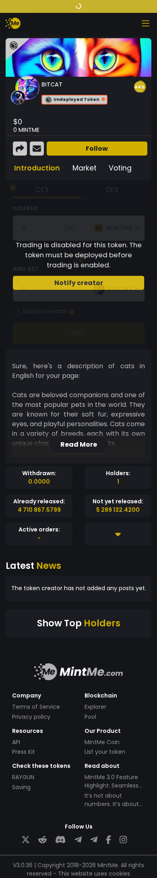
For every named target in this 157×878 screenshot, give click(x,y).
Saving (21, 787)
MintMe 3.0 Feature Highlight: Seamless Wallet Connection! (112, 785)
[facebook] (108, 840)
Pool (90, 717)
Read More (78, 444)
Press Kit (23, 752)
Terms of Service (36, 707)
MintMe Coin (102, 742)
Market (84, 168)
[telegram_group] (78, 840)
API (16, 742)
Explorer (95, 707)
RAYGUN (23, 777)
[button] (139, 86)
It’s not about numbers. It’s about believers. (112, 804)
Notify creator (78, 282)
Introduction (37, 168)
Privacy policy (31, 717)
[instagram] (123, 840)
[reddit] (42, 840)
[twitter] (25, 840)
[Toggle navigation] (145, 23)
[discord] (60, 840)
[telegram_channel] (93, 840)
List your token (105, 752)
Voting (120, 168)
